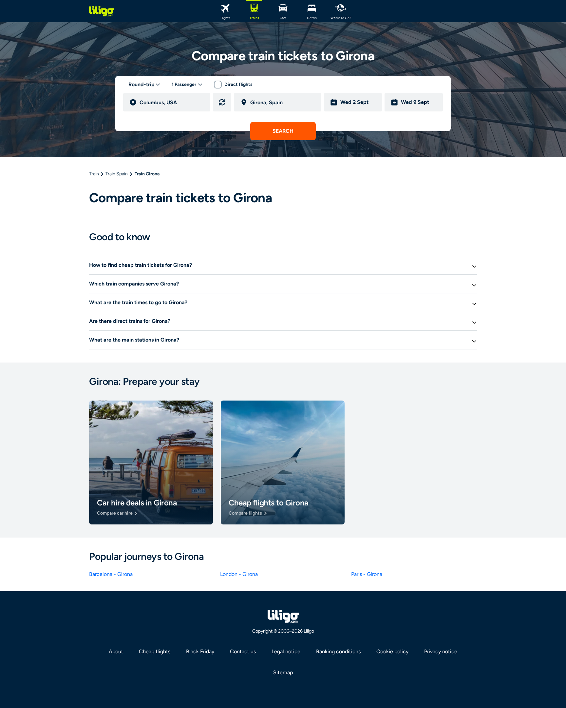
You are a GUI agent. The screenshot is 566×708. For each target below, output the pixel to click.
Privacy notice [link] (440, 651)
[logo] (101, 11)
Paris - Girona (366, 574)
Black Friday (200, 651)
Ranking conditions (338, 651)
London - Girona (239, 574)
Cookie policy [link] (392, 651)
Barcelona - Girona (111, 574)
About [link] (116, 651)
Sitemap (283, 672)
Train (94, 174)
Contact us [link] (243, 651)
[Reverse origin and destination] (222, 102)
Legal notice (286, 651)
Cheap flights (154, 651)
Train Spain (116, 174)
